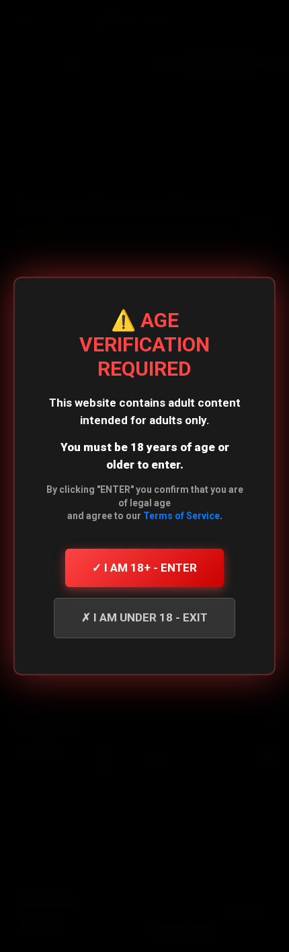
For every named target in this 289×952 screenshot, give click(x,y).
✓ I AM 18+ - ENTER (144, 567)
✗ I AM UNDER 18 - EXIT (144, 617)
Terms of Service (181, 515)
